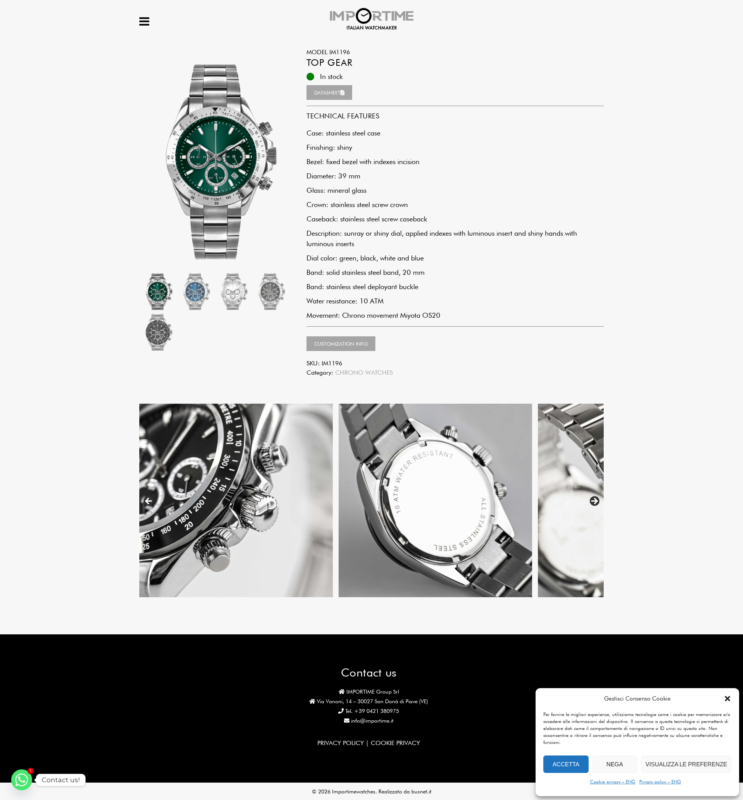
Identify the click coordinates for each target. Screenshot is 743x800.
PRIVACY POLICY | (344, 743)
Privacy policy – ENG (660, 782)
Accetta (566, 764)
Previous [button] (149, 501)
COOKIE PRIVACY (395, 743)
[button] (727, 698)
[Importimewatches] (372, 29)
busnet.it (421, 791)
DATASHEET (327, 92)
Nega (614, 764)
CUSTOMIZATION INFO (341, 344)
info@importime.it (372, 721)
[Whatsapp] (21, 779)
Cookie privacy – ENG (612, 782)
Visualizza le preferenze (686, 764)
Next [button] (594, 501)
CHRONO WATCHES (364, 372)
